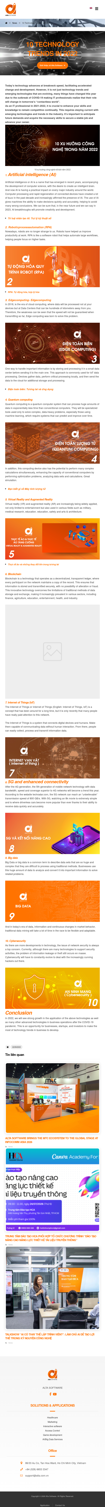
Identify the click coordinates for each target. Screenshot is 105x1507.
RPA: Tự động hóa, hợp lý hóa (23, 292)
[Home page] (6, 23)
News (10, 1146)
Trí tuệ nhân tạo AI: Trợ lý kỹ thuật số (29, 218)
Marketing (52, 1421)
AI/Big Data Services (53, 1439)
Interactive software (52, 1426)
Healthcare (52, 1417)
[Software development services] (10, 9)
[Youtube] (54, 1393)
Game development (52, 1434)
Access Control (52, 1430)
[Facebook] (50, 1393)
